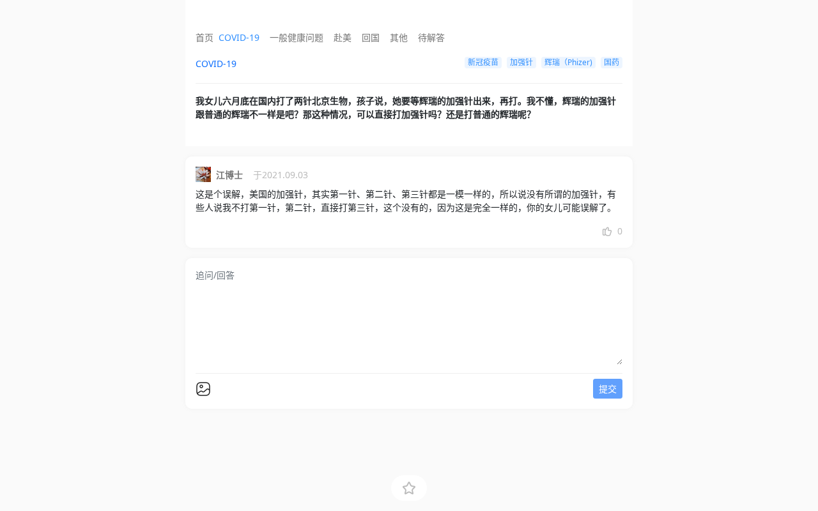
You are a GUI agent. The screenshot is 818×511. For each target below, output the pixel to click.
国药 (611, 62)
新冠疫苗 (483, 62)
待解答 (431, 37)
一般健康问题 (296, 37)
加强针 (521, 62)
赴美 (342, 37)
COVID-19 (239, 37)
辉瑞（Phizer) (568, 62)
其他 (399, 37)
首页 (204, 37)
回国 (371, 37)
